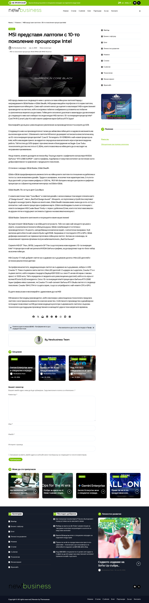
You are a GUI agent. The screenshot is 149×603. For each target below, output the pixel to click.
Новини (66, 11)
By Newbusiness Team (19, 48)
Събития (82, 11)
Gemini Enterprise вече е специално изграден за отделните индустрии (21, 372)
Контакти (114, 11)
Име (10, 424)
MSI (44, 52)
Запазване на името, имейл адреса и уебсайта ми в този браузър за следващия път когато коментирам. (48, 455)
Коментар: (12, 395)
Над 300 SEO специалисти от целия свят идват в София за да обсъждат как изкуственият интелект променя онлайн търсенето (75, 554)
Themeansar (45, 599)
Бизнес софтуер (110, 36)
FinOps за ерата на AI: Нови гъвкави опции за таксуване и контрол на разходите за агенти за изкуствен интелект (73, 528)
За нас (106, 11)
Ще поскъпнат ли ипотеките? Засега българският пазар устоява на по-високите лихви (74, 520)
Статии (73, 11)
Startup (106, 30)
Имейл (11, 434)
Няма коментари (45, 48)
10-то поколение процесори (20, 52)
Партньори (97, 11)
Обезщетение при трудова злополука (115, 144)
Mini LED (38, 52)
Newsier (35, 599)
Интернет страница (15, 445)
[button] (139, 545)
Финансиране (109, 79)
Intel (33, 52)
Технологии (108, 73)
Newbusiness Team (59, 339)
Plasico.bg (105, 139)
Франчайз (107, 85)
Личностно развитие (111, 48)
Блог (89, 11)
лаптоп (49, 52)
